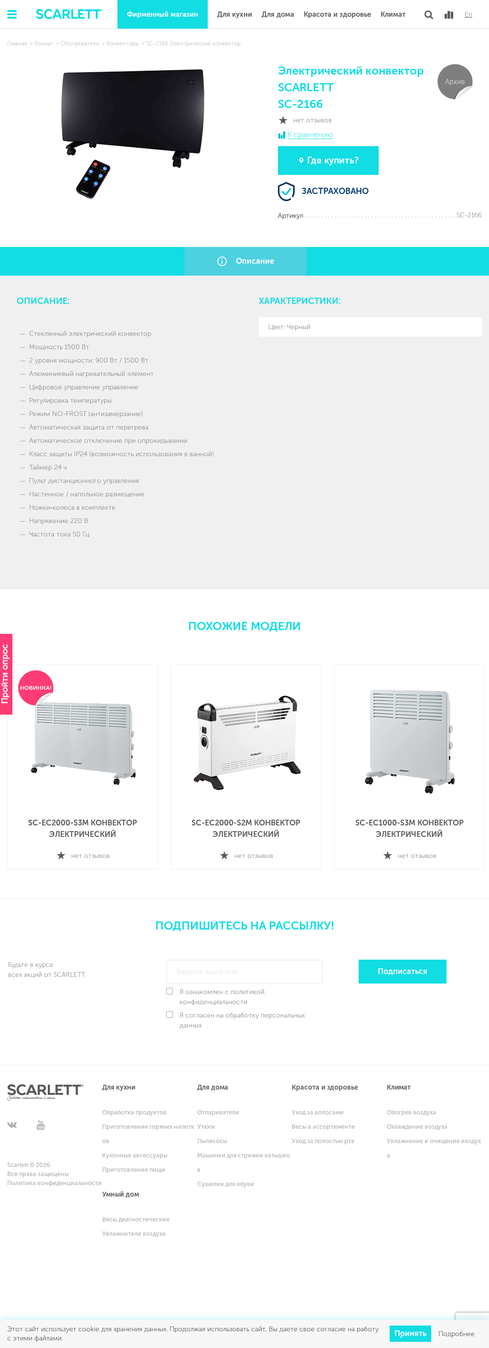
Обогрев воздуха (411, 1112)
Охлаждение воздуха (417, 1126)
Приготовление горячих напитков (148, 1134)
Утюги (206, 1126)
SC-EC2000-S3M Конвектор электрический (82, 828)
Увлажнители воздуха (134, 1233)
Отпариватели (218, 1112)
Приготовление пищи (133, 1169)
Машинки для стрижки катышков (243, 1162)
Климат (393, 14)
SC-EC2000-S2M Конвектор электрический (245, 828)
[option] (82, 767)
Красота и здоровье (337, 14)
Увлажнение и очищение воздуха (434, 1148)
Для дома (278, 14)
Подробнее (456, 1334)
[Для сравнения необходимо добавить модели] (449, 15)
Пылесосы (212, 1141)
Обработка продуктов (134, 1112)
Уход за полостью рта (323, 1141)
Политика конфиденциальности (54, 1183)
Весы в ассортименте (323, 1126)
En (468, 14)
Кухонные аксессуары (135, 1155)
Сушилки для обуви (225, 1184)
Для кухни (234, 14)
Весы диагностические (136, 1219)
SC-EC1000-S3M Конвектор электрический (409, 828)
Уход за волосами (318, 1112)
